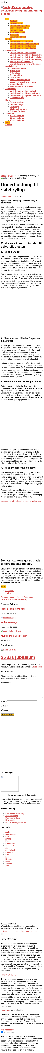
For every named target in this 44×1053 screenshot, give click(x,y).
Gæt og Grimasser (18, 68)
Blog (7, 122)
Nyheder (9, 859)
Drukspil (13, 21)
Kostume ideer (16, 30)
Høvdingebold (11, 820)
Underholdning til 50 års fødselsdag (26, 59)
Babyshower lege (12, 818)
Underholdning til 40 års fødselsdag (26, 57)
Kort (7, 854)
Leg (6, 857)
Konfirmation (10, 852)
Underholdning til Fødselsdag (23, 53)
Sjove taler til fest (18, 37)
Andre (7, 832)
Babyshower (10, 834)
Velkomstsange (9, 622)
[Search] (2, 2)
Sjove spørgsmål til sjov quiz (23, 82)
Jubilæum (9, 113)
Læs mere (37, 667)
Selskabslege (11, 66)
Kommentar (6, 683)
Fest (7, 19)
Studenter (9, 863)
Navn (4, 701)
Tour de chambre (17, 32)
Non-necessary (10, 1032)
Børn (7, 100)
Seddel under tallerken (20, 80)
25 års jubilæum (17, 118)
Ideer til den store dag (13, 609)
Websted (4, 710)
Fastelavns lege (17, 102)
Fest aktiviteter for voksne (21, 86)
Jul (6, 848)
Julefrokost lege (17, 98)
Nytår (7, 861)
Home (3, 176)
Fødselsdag (10, 50)
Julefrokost (10, 89)
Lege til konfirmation (19, 28)
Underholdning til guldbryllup (23, 48)
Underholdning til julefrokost (23, 91)
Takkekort (14, 35)
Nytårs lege (15, 73)
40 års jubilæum (17, 120)
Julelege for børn (17, 111)
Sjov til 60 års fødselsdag (21, 62)
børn (7, 836)
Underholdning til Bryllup (21, 41)
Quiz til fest (15, 77)
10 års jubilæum (17, 116)
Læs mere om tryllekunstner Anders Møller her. (21, 501)
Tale (7, 866)
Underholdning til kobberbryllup (24, 44)
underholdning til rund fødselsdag (25, 64)
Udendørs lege (16, 104)
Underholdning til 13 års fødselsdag (26, 55)
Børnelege (14, 107)
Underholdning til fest (20, 26)
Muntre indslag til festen (14, 636)
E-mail (4, 706)
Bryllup (8, 39)
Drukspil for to (16, 23)
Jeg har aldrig (16, 75)
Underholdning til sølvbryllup (23, 46)
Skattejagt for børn (18, 109)
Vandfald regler (17, 84)
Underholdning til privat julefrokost (26, 95)
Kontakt (8, 125)
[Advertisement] (22, 150)
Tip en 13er (15, 71)
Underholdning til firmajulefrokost (25, 93)
